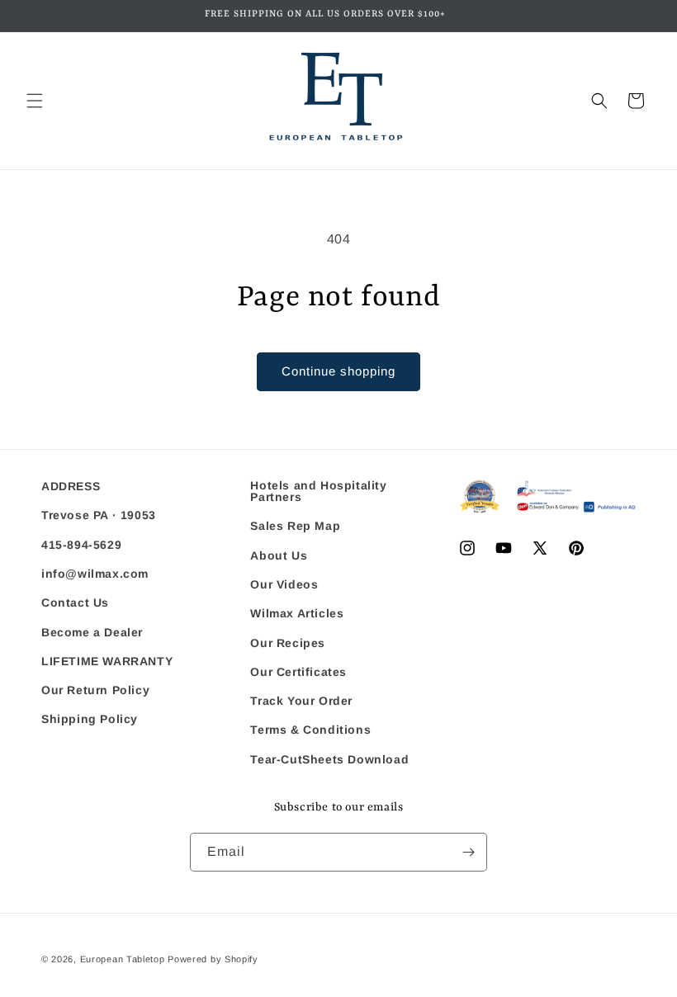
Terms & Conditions (310, 729)
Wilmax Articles (296, 613)
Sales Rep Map (295, 525)
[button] (35, 101)
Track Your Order (301, 700)
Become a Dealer (92, 632)
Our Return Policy (95, 690)
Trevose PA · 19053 (98, 515)
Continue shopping (338, 371)
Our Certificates (298, 671)
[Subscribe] (468, 852)
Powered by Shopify (213, 959)
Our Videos (284, 584)
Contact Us (75, 602)
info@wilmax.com (95, 573)
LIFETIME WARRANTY (107, 661)
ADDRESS (70, 486)
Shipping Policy (89, 718)
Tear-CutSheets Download (329, 759)
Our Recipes (287, 643)
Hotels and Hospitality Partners (318, 491)
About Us (278, 555)
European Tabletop (122, 959)
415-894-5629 (81, 544)
